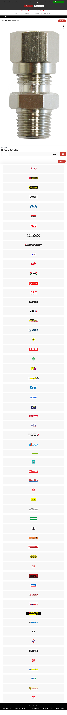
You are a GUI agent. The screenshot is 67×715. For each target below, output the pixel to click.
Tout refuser (29, 6)
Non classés (8, 20)
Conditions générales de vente (21, 708)
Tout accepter (59, 2)
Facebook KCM (7, 708)
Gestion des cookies (48, 708)
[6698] (63, 154)
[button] (63, 27)
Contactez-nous (60, 708)
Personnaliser (39, 6)
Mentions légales (36, 708)
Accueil (2, 20)
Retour (61, 20)
